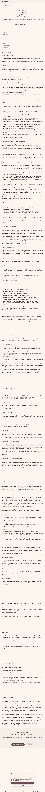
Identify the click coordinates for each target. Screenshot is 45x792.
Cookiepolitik (5, 34)
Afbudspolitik (5, 43)
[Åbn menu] (43, 1)
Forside (3, 5)
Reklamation (5, 41)
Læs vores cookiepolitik (15, 780)
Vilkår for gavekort (6, 45)
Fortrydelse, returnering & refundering (10, 38)
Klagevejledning (6, 47)
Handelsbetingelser (6, 36)
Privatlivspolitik (5, 32)
